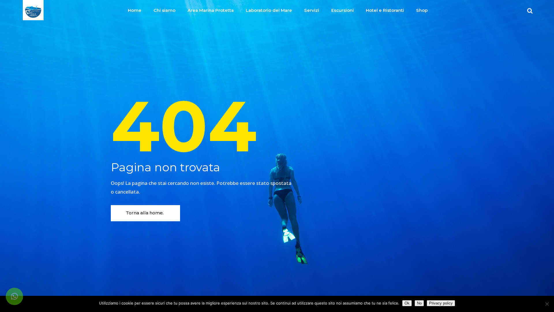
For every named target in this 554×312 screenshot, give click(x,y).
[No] (547, 304)
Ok (407, 303)
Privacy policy (441, 303)
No (419, 303)
